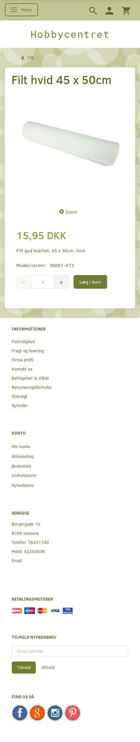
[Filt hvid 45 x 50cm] (70, 145)
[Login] (109, 10)
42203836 (34, 551)
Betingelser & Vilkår (30, 378)
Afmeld (48, 667)
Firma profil (22, 359)
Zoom (71, 212)
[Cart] (126, 10)
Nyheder (20, 405)
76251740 (38, 542)
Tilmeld (24, 667)
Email (17, 560)
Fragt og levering (28, 350)
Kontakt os (22, 368)
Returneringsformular (32, 387)
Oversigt (19, 396)
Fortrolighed (23, 341)
